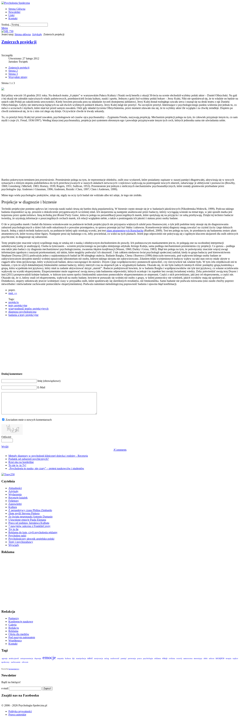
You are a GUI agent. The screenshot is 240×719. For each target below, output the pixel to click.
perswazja (132, 658)
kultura (68, 658)
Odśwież (6, 436)
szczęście (220, 658)
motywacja (98, 658)
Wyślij (4, 446)
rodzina (172, 658)
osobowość (114, 658)
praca (139, 658)
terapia (228, 658)
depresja (37, 658)
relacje (164, 658)
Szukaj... (6, 24)
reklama (157, 658)
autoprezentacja (26, 658)
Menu (4, 28)
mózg (106, 658)
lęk (73, 658)
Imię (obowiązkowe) (48, 380)
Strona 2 (13, 70)
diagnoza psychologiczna (22, 311)
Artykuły (37, 34)
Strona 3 (13, 73)
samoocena (187, 658)
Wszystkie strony (17, 77)
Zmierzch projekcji (19, 42)
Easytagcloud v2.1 (14, 669)
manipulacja (81, 658)
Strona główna (23, 34)
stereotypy (198, 658)
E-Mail (41, 387)
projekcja (13, 302)
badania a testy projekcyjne (23, 314)
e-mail (4, 688)
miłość (90, 658)
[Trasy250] (8, 474)
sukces (211, 658)
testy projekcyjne (17, 305)
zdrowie (25, 662)
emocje (49, 657)
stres (205, 658)
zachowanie (15, 662)
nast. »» (12, 293)
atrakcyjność (14, 658)
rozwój (179, 658)
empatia (60, 658)
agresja (4, 658)
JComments (120, 449)
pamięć (124, 658)
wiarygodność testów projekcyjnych (28, 308)
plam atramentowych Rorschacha (124, 230)
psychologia (148, 658)
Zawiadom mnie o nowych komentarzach (29, 419)
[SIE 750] (7, 31)
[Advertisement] (107, 150)
